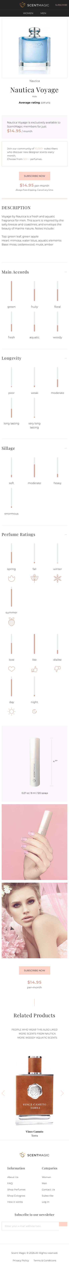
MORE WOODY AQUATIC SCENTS (37, 1037)
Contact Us (48, 1189)
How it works (15, 1201)
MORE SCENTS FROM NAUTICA (37, 1033)
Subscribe (47, 1195)
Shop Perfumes (16, 1189)
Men (43, 13)
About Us (12, 1177)
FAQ (10, 1183)
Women (28, 13)
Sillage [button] (8, 448)
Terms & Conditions (44, 1260)
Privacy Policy (21, 1260)
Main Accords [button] (15, 271)
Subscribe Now (34, 970)
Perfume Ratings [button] (18, 534)
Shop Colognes (16, 1195)
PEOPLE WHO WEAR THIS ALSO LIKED (34, 1029)
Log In (45, 1201)
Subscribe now (34, 175)
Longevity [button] (12, 358)
